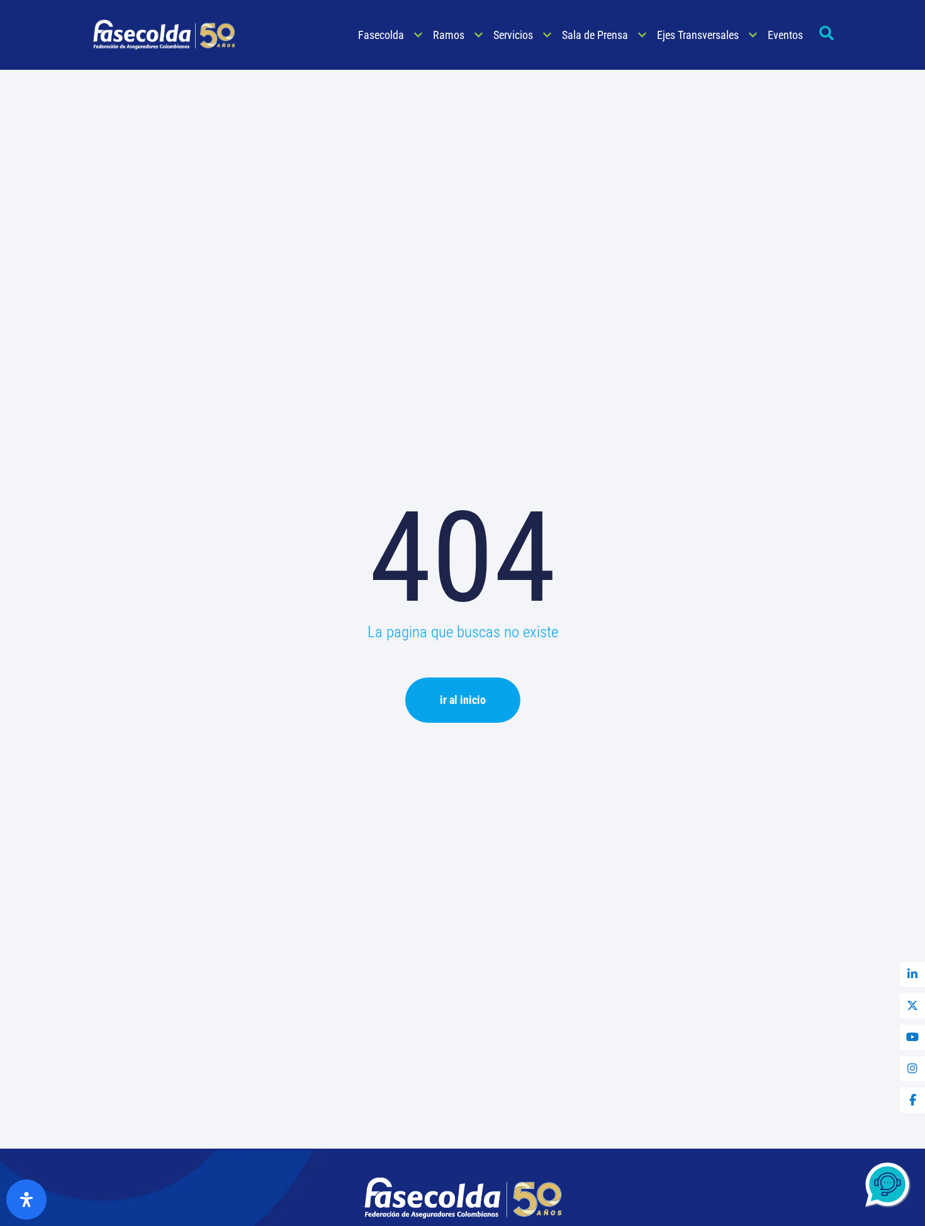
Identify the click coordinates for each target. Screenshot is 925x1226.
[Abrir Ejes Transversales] (753, 34)
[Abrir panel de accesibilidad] (26, 1199)
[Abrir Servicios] (547, 34)
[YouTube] (912, 1037)
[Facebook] (912, 1100)
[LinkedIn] (912, 974)
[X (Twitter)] (912, 1005)
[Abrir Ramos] (478, 34)
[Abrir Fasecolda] (418, 34)
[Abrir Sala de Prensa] (642, 34)
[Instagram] (912, 1068)
